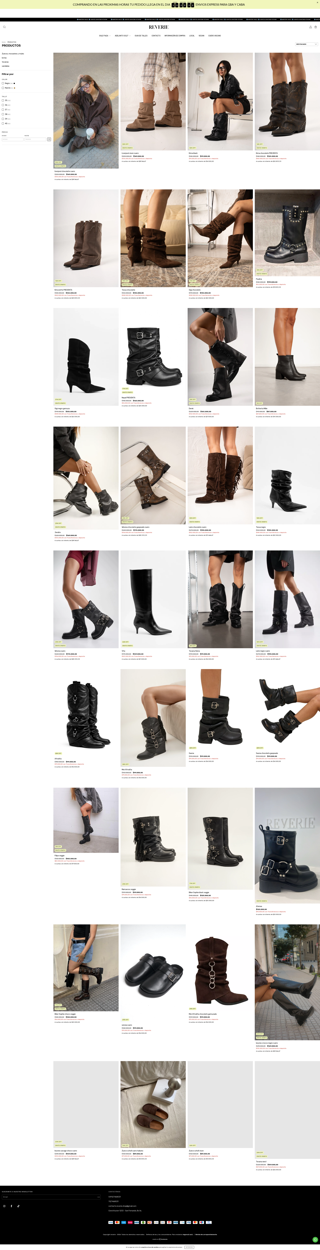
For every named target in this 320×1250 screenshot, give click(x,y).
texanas (5, 62)
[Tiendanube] (160, 1240)
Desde (4, 135)
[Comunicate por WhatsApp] (315, 1240)
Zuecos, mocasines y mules (13, 54)
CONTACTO (156, 36)
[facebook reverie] (11, 1206)
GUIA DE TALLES (141, 36)
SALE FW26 (104, 36)
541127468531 (114, 1197)
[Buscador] (4, 27)
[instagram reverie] (4, 1206)
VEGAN (201, 36)
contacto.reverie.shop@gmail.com (122, 1206)
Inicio (4, 42)
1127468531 (113, 1201)
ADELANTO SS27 (122, 36)
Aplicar (49, 139)
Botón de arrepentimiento (206, 1234)
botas (4, 58)
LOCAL (191, 36)
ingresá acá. (188, 1234)
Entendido (189, 1247)
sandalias (5, 66)
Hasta (26, 135)
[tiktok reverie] (18, 1206)
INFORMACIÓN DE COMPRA (175, 36)
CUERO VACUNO (214, 36)
